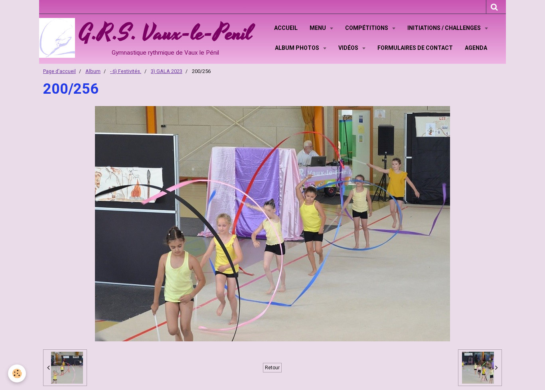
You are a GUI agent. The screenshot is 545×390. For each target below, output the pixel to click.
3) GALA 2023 (166, 71)
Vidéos (348, 48)
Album (93, 71)
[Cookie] (17, 373)
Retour (272, 367)
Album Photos (297, 48)
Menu (318, 28)
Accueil (286, 28)
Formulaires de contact (415, 48)
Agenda (476, 48)
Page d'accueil (59, 71)
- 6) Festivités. (125, 71)
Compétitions (367, 28)
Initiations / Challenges (444, 28)
